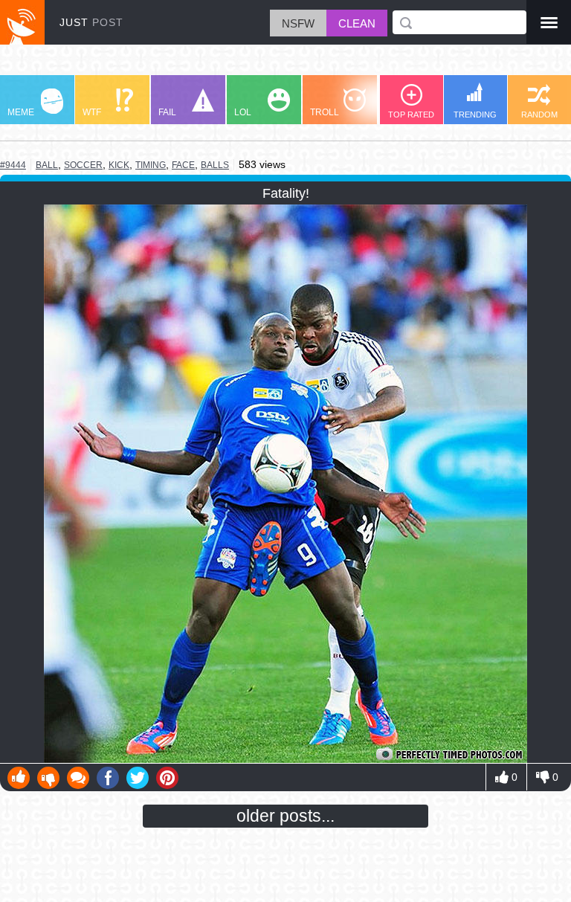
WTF (92, 112)
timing (150, 165)
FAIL (167, 112)
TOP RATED (411, 114)
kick (119, 165)
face (183, 165)
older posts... (285, 815)
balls (215, 165)
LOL (242, 112)
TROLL (324, 112)
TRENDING (475, 114)
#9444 (13, 165)
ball (47, 165)
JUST (91, 22)
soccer (83, 165)
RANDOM (539, 114)
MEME (20, 112)
